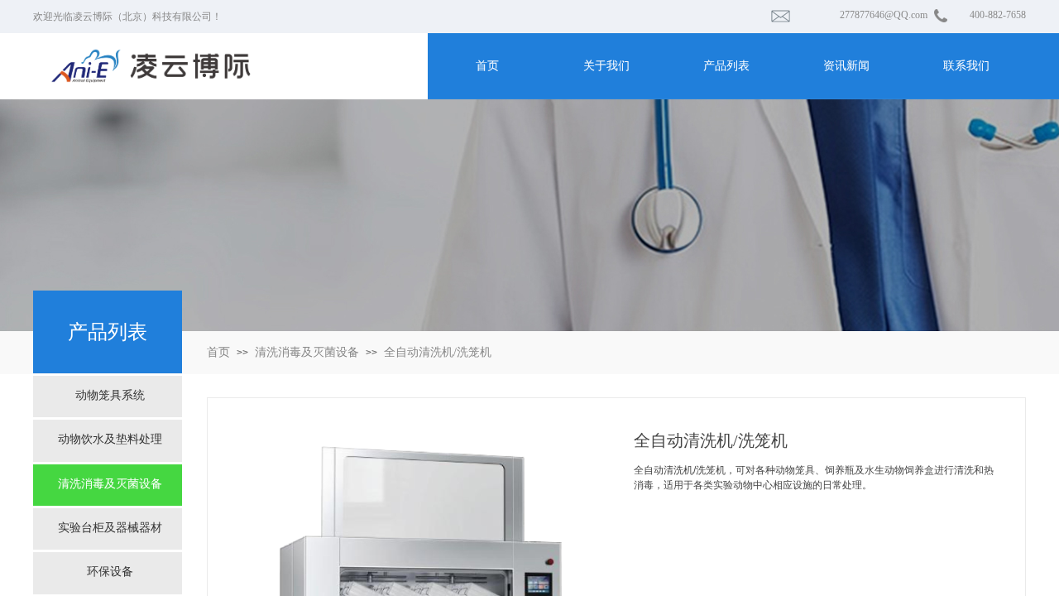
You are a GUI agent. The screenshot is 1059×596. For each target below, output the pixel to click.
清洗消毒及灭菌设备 (307, 352)
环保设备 (110, 571)
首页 (218, 352)
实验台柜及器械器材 (110, 528)
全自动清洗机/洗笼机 (437, 352)
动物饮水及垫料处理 (110, 439)
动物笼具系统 (110, 395)
